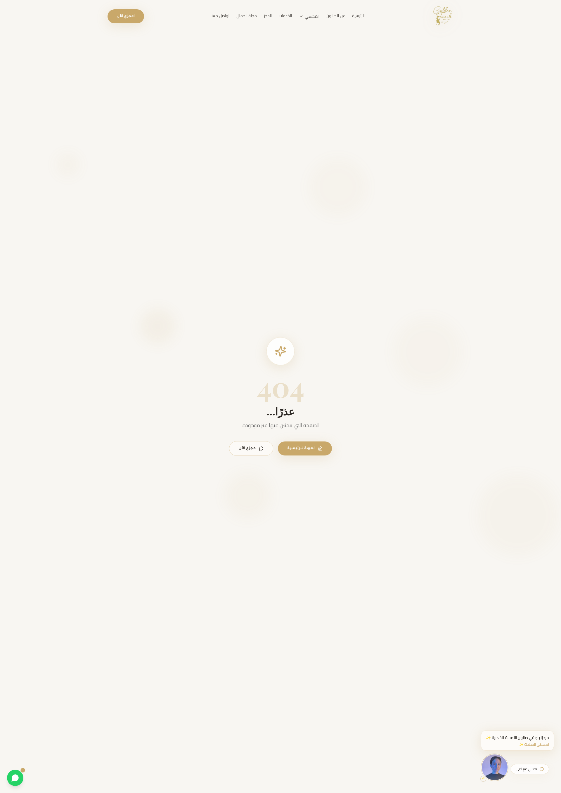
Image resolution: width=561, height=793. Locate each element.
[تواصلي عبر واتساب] (15, 778)
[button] (517, 741)
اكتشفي (312, 16)
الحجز (268, 16)
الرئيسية (358, 16)
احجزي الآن (126, 16)
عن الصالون (335, 16)
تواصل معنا (220, 16)
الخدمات (285, 16)
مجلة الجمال (246, 16)
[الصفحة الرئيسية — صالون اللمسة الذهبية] (442, 16)
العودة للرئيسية (301, 448)
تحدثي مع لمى (526, 769)
